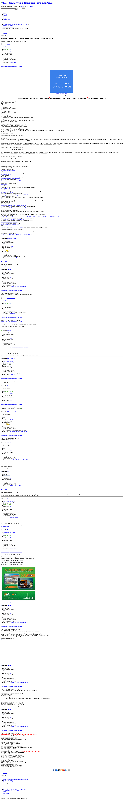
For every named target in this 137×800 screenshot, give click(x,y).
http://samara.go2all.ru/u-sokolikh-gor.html (10, 178)
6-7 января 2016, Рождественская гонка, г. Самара (11, 66)
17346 (11, 246)
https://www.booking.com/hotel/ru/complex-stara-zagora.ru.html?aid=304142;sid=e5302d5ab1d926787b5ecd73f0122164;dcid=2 (30, 216)
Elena (8, 44)
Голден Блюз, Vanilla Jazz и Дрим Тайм (19, 286)
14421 (11, 306)
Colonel (9, 269)
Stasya (8, 471)
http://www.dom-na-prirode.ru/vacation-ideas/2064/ (12, 227)
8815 (11, 52)
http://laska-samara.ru (5, 526)
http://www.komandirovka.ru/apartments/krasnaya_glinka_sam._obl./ (16, 207)
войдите (22, 6)
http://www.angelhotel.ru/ (6, 174)
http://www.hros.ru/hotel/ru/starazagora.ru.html (14, 219)
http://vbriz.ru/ (4, 198)
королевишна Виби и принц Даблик (18, 257)
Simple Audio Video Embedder (11, 790)
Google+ (8, 793)
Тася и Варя (12, 313)
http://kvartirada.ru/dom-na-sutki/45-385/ (10, 224)
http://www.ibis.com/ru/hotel (7, 192)
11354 (11, 393)
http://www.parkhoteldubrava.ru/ (8, 170)
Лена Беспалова (11, 298)
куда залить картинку (6, 601)
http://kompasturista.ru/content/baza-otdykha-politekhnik (13, 205)
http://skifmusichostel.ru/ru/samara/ (8, 213)
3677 (11, 277)
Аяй (11, 400)
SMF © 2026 (13, 789)
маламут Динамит (14, 62)
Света (8, 385)
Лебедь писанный (11, 238)
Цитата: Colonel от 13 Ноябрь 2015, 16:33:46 (11, 321)
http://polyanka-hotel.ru (6, 188)
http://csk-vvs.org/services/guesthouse (9, 222)
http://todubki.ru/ (4, 184)
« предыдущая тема (5, 30)
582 (10, 478)
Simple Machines (21, 789)
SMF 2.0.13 (6, 789)
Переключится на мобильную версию (12, 795)
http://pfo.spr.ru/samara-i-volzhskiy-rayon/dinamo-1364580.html (15, 195)
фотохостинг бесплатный (62, 93)
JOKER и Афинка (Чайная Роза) (17, 485)
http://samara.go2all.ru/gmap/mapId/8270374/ (11, 180)
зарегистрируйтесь (31, 6)
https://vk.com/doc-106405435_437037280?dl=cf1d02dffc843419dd (16, 234)
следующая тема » (14, 30)
